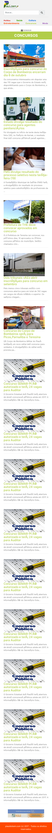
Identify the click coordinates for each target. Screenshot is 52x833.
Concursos (31, 23)
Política (7, 20)
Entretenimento (11, 23)
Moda (45, 23)
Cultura (32, 20)
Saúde (19, 20)
